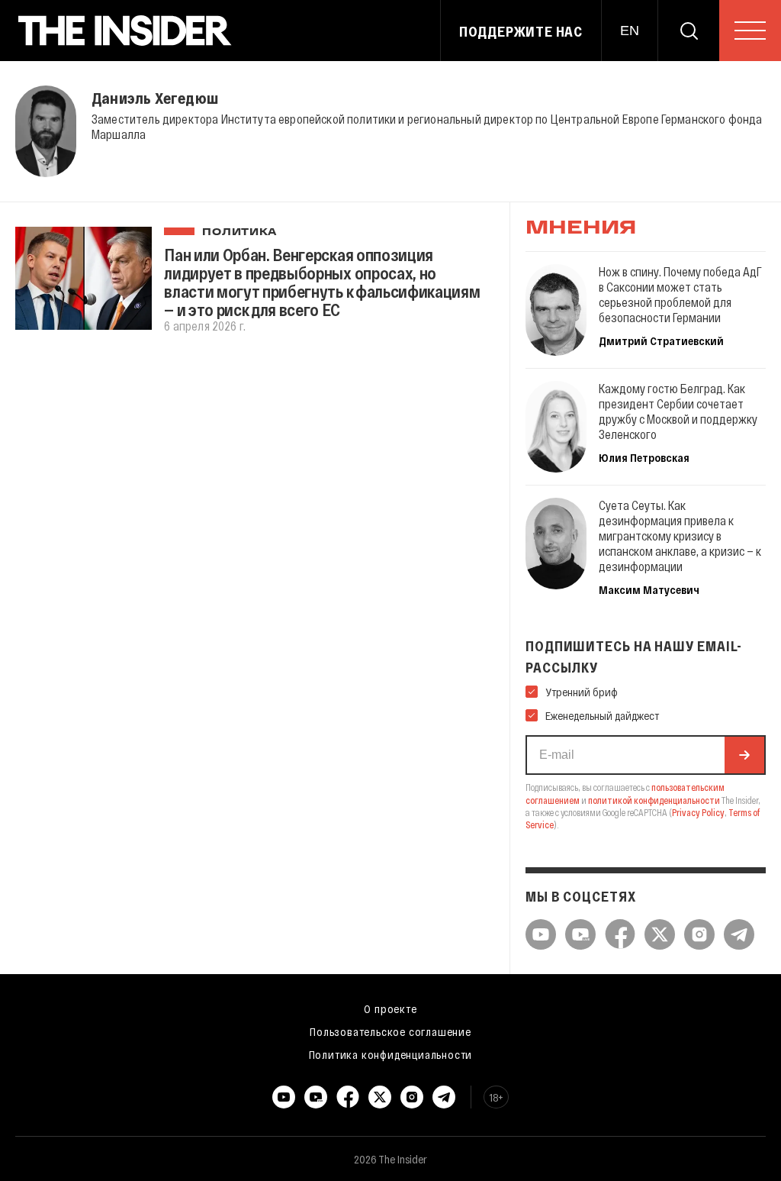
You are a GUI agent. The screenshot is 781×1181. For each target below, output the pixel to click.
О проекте (390, 1008)
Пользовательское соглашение (390, 1031)
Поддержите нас (521, 31)
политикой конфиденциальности (654, 800)
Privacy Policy (698, 812)
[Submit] (744, 755)
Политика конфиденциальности (391, 1054)
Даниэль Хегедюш (155, 98)
